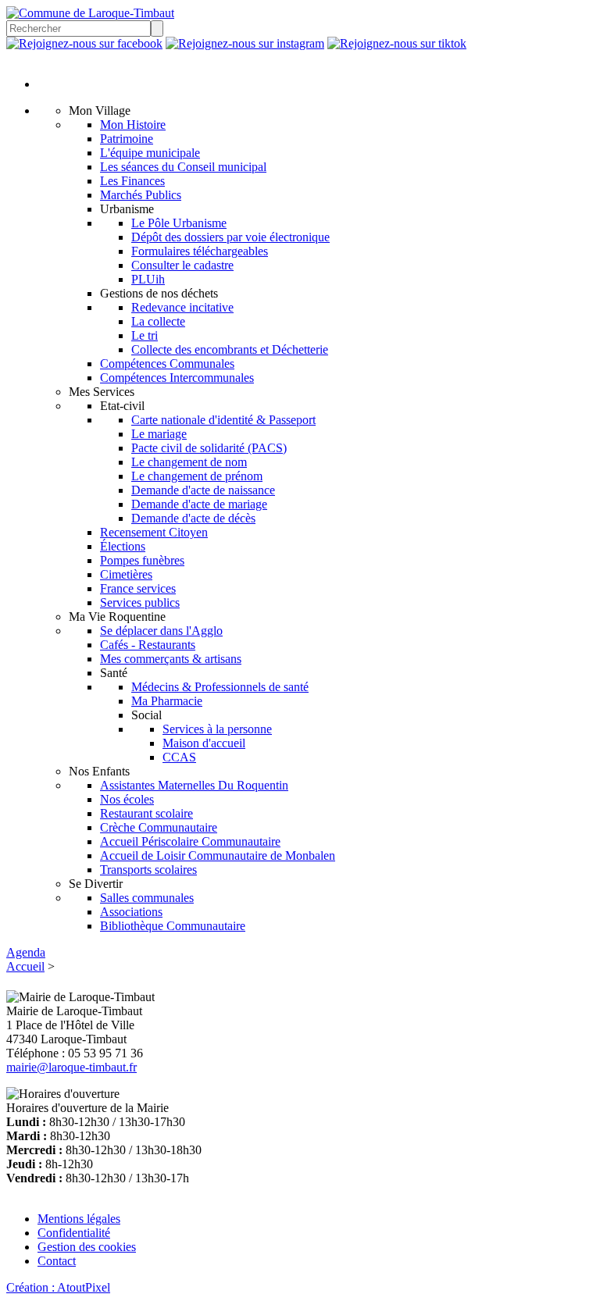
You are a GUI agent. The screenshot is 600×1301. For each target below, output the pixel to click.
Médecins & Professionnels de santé (220, 686)
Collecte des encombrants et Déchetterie (229, 349)
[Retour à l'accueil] (90, 13)
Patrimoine (126, 138)
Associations (131, 911)
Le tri (144, 335)
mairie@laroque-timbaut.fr (71, 1067)
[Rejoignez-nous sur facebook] (84, 43)
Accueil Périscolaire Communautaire (190, 841)
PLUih (148, 279)
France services (138, 588)
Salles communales (147, 897)
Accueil (25, 966)
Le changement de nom (189, 462)
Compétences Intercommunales (177, 377)
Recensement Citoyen (154, 532)
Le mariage (159, 433)
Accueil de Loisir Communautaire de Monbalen (217, 855)
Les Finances (132, 180)
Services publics (140, 602)
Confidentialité (74, 1232)
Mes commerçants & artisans (170, 658)
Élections (122, 546)
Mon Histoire (133, 124)
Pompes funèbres (142, 560)
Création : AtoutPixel (58, 1287)
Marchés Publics (140, 194)
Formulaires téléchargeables (199, 251)
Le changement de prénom (196, 476)
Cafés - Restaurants (147, 644)
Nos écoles (127, 799)
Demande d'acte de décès (193, 518)
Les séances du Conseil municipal (183, 166)
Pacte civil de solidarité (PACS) (209, 447)
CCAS (179, 757)
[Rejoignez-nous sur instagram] (245, 43)
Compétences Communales (167, 363)
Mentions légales (79, 1218)
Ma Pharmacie (166, 701)
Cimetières (126, 574)
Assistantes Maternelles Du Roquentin (194, 785)
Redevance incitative (182, 307)
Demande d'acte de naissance (203, 490)
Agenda (25, 952)
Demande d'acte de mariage (199, 504)
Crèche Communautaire (158, 827)
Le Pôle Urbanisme (179, 223)
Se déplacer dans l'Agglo (161, 630)
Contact (57, 1260)
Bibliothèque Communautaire (172, 925)
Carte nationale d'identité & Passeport (223, 419)
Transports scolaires (148, 869)
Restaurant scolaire (146, 813)
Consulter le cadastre (182, 265)
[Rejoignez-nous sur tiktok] (396, 43)
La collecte (158, 321)
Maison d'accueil (203, 743)
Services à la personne (217, 729)
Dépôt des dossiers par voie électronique (230, 237)
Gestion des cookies (87, 1246)
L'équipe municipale (150, 152)
